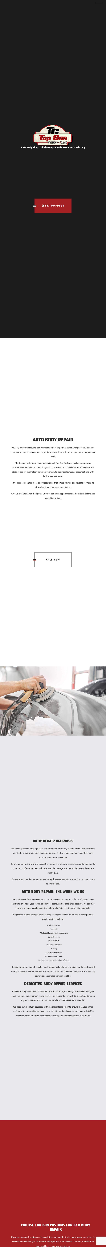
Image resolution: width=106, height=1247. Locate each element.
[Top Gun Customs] (53, 135)
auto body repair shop (73, 452)
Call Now (53, 559)
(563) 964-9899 (53, 205)
